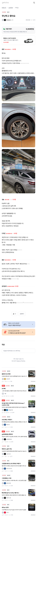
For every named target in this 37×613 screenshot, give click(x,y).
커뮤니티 (4, 7)
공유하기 (22, 314)
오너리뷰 (11, 7)
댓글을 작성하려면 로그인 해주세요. (11, 350)
